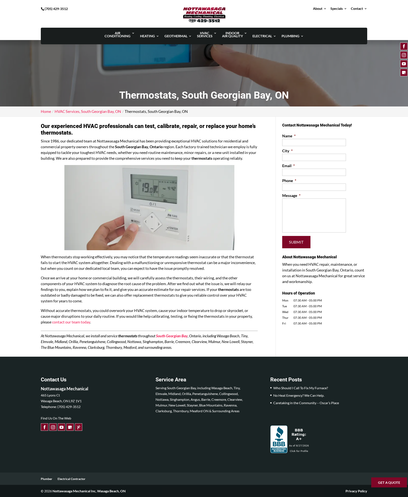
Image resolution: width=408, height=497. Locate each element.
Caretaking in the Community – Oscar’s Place (306, 403)
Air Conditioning (117, 35)
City (287, 150)
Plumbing (290, 36)
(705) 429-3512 (56, 9)
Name (289, 136)
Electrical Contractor (71, 479)
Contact (357, 8)
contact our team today (71, 322)
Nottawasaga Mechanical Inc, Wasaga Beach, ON (89, 491)
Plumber (46, 479)
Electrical (262, 36)
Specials (336, 8)
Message (291, 195)
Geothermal (175, 36)
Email (288, 165)
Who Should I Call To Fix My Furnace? (300, 388)
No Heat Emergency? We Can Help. (298, 395)
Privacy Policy (356, 491)
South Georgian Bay (172, 335)
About (317, 8)
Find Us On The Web (56, 418)
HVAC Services (204, 35)
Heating (147, 36)
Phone (289, 180)
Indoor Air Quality (232, 35)
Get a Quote (389, 482)
